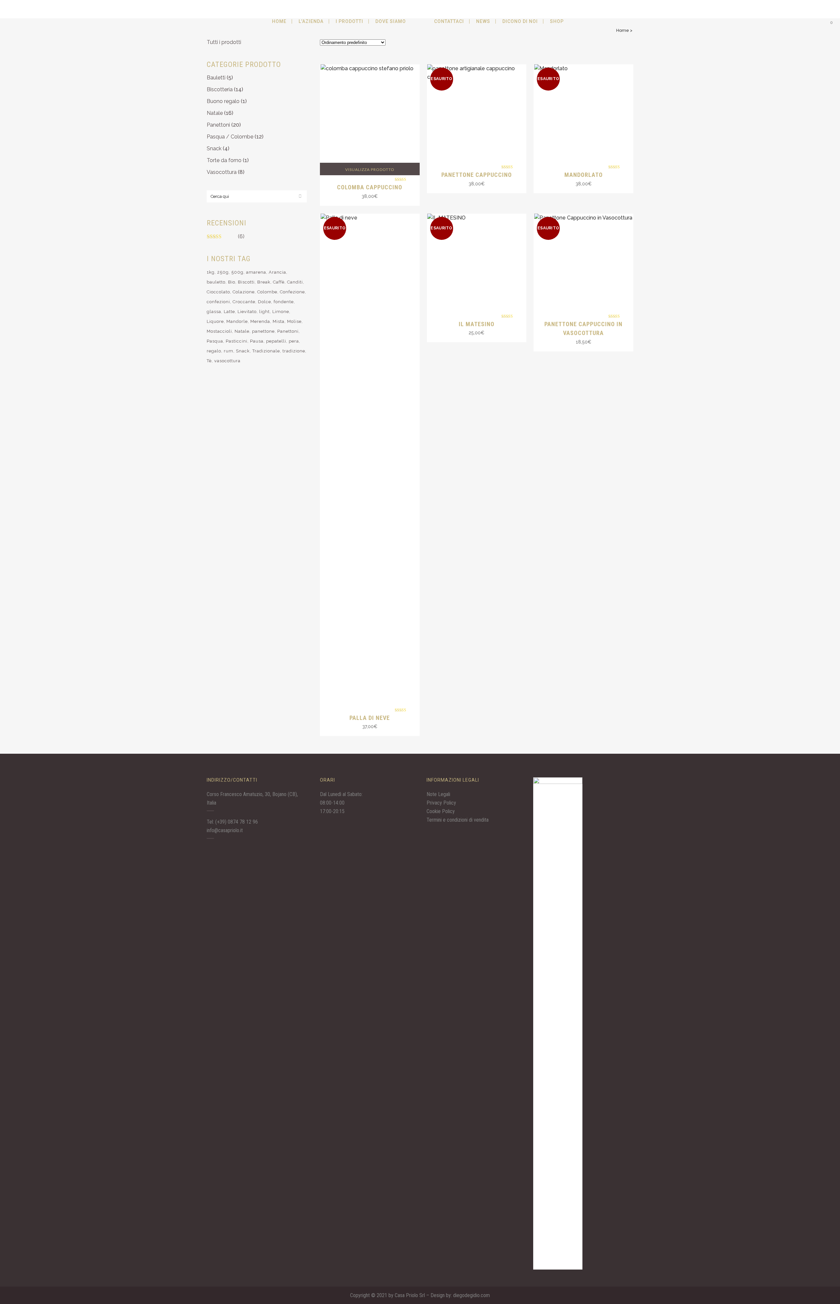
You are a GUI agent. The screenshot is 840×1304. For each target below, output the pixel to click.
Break (263, 282)
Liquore (215, 321)
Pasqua (215, 341)
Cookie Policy (441, 811)
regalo (214, 350)
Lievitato (247, 311)
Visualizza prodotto (369, 169)
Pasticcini (236, 341)
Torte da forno (224, 160)
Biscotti (246, 282)
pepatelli (276, 341)
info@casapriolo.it (225, 830)
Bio (231, 282)
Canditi (295, 282)
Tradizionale (266, 350)
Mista (278, 321)
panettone (263, 331)
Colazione (244, 291)
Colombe (267, 291)
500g (237, 272)
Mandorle (237, 321)
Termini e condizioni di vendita (458, 820)
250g (223, 272)
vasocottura (227, 360)
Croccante (244, 301)
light (264, 311)
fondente (284, 301)
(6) (241, 236)
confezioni (218, 301)
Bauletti (216, 77)
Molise (294, 321)
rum (228, 350)
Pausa (256, 341)
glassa (214, 311)
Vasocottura (222, 172)
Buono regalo (223, 101)
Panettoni (218, 125)
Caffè (278, 282)
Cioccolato (218, 291)
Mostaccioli (219, 331)
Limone (280, 311)
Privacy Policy (441, 803)
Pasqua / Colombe (230, 137)
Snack (214, 148)
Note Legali (438, 794)
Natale (215, 113)
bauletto (216, 282)
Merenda (260, 321)
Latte (229, 311)
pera (294, 341)
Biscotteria (220, 89)
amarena (256, 272)
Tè (209, 360)
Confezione (292, 291)
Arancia (277, 272)
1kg (211, 272)
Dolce (264, 301)
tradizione (294, 350)
